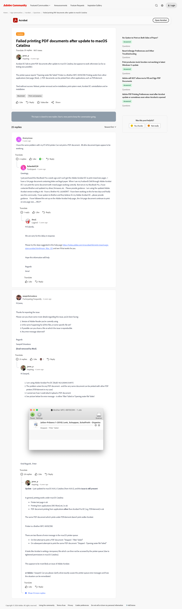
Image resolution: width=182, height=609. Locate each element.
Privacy (70, 605)
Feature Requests (77, 5)
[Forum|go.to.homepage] (15, 5)
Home (5, 13)
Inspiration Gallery (95, 5)
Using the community (46, 605)
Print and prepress (35, 96)
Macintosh (21, 96)
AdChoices (131, 605)
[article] (63, 149)
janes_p (26, 55)
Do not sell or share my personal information (107, 605)
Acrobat (28, 13)
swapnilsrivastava (30, 296)
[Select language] (162, 5)
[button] (171, 5)
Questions (36, 13)
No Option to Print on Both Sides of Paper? (140, 37)
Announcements (60, 5)
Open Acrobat (161, 20)
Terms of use (61, 605)
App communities (16, 13)
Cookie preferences (82, 605)
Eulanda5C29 (32, 166)
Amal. (34, 219)
